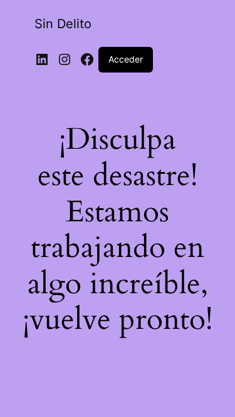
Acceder (125, 59)
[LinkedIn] (42, 59)
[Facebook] (87, 59)
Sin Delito (62, 23)
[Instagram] (64, 59)
